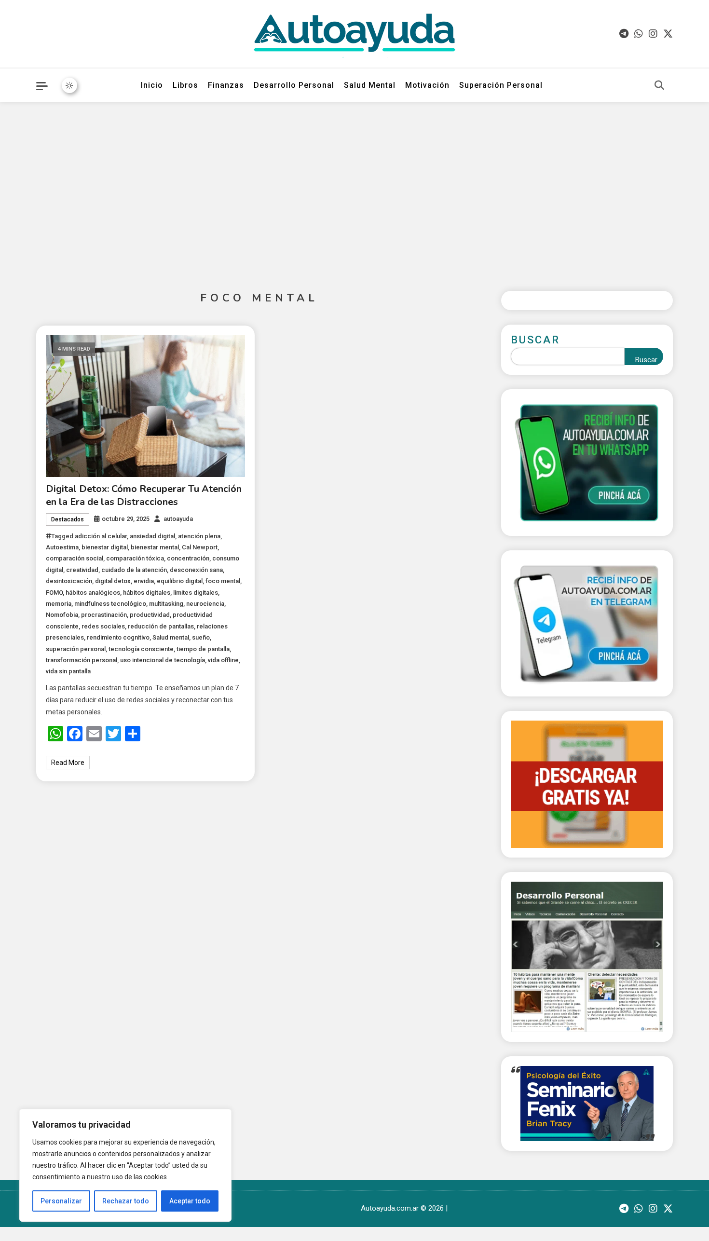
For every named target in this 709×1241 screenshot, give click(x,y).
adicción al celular (101, 536)
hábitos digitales (146, 592)
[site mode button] (69, 85)
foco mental (222, 581)
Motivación (427, 85)
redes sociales (103, 626)
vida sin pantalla (68, 671)
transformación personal (81, 660)
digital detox (113, 581)
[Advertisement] (354, 189)
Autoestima (62, 547)
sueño (201, 637)
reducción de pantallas (161, 626)
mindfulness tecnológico (110, 603)
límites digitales (195, 592)
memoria (58, 603)
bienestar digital (105, 547)
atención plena (199, 536)
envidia (144, 581)
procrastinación (104, 614)
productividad (150, 614)
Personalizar (61, 1201)
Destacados (67, 519)
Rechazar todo (125, 1201)
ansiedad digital (152, 536)
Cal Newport (200, 547)
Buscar (535, 340)
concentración (188, 558)
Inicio (152, 85)
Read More (67, 762)
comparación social (74, 558)
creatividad (82, 569)
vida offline (223, 660)
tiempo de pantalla (203, 649)
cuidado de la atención (134, 569)
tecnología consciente (141, 649)
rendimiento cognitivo (118, 637)
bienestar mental (155, 547)
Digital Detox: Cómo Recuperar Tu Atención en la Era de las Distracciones (144, 495)
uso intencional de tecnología (162, 660)
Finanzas (226, 85)
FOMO (54, 592)
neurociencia (205, 603)
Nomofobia (62, 614)
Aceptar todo (189, 1201)
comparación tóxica (135, 558)
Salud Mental (369, 85)
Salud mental (170, 637)
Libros (185, 85)
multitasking (166, 603)
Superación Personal (501, 85)
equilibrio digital (180, 581)
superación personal (76, 649)
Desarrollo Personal (294, 85)
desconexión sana (196, 569)
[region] (125, 1165)
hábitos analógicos (93, 592)
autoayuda (178, 518)
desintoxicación (69, 581)
